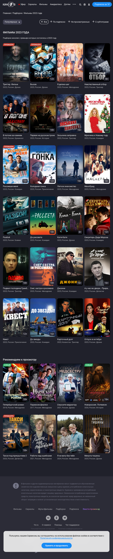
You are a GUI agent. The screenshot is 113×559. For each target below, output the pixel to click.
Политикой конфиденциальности (56, 538)
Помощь (58, 525)
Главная (7, 13)
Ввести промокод (91, 509)
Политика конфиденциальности (70, 529)
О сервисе (46, 525)
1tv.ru (36, 525)
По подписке (59, 22)
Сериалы (32, 4)
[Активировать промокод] (85, 4)
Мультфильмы (45, 509)
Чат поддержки (72, 525)
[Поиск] (80, 4)
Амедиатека (56, 4)
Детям (67, 4)
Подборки (17, 13)
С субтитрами (102, 22)
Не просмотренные (80, 22)
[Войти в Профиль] (89, 4)
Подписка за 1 (102, 4)
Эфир (23, 4)
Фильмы (43, 4)
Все (45, 22)
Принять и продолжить (56, 545)
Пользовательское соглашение (43, 529)
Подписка (74, 509)
